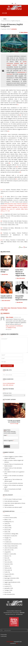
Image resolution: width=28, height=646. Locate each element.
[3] (8, 131)
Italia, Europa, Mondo (9, 546)
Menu (3, 13)
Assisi (5, 308)
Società (6, 586)
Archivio (6, 515)
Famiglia (6, 537)
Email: (5, 435)
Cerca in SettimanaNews (9, 383)
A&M (17, 643)
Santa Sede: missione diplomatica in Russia (14, 503)
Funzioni (6, 539)
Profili (5, 572)
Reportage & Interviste (9, 578)
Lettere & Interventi (9, 548)
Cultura (6, 527)
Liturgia (6, 552)
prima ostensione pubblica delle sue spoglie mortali (16, 63)
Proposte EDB (7, 574)
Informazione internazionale (11, 544)
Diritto (5, 531)
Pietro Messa (24, 32)
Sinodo (6, 584)
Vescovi (6, 592)
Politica (6, 568)
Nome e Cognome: (9, 440)
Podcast (6, 566)
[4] (9, 163)
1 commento (13, 29)
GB (5, 471)
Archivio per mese (7, 393)
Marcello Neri (5, 274)
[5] (17, 166)
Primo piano (7, 570)
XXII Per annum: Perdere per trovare (13, 499)
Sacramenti (7, 580)
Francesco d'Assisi (22, 308)
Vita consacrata (8, 594)
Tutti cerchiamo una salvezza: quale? (13, 507)
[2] (20, 115)
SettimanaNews (10, 641)
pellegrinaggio (4, 309)
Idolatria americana (9, 505)
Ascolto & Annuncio (9, 517)
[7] (16, 179)
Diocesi (6, 529)
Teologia (6, 590)
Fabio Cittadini (9, 317)
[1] (17, 104)
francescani (14, 308)
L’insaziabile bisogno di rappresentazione (21, 297)
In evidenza (7, 541)
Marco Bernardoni (21, 278)
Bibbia (5, 519)
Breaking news (7, 521)
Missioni (6, 556)
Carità (5, 523)
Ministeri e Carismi (8, 554)
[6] (20, 172)
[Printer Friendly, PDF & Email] (22, 248)
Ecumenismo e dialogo (9, 533)
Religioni (6, 576)
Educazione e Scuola (9, 535)
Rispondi (9, 329)
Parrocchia (6, 562)
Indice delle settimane (8, 385)
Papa (5, 560)
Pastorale (6, 564)
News (5, 558)
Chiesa (4, 19)
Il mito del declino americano (16, 483)
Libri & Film (7, 550)
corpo (8, 308)
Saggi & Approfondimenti (10, 582)
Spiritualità (6, 588)
